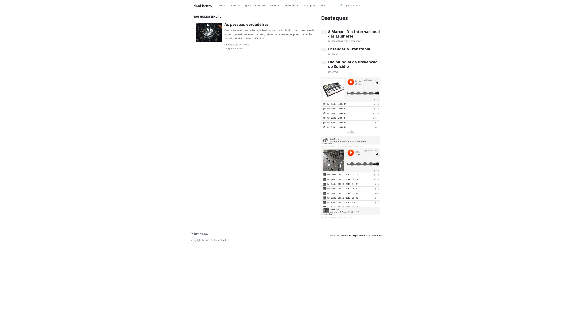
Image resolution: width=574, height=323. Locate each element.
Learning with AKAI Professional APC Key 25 (345, 146)
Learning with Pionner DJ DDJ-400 (342, 217)
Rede (323, 5)
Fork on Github (218, 240)
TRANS (335, 54)
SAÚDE (335, 71)
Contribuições (292, 5)
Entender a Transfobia (349, 48)
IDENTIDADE (242, 44)
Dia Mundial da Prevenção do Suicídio (353, 64)
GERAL (231, 44)
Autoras (234, 5)
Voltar (222, 5)
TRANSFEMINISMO (340, 41)
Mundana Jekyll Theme (353, 235)
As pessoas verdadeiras (246, 24)
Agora (247, 5)
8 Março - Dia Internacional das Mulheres (354, 34)
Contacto (260, 5)
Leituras (274, 5)
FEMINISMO (356, 41)
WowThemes (375, 235)
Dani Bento (325, 146)
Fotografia (310, 5)
